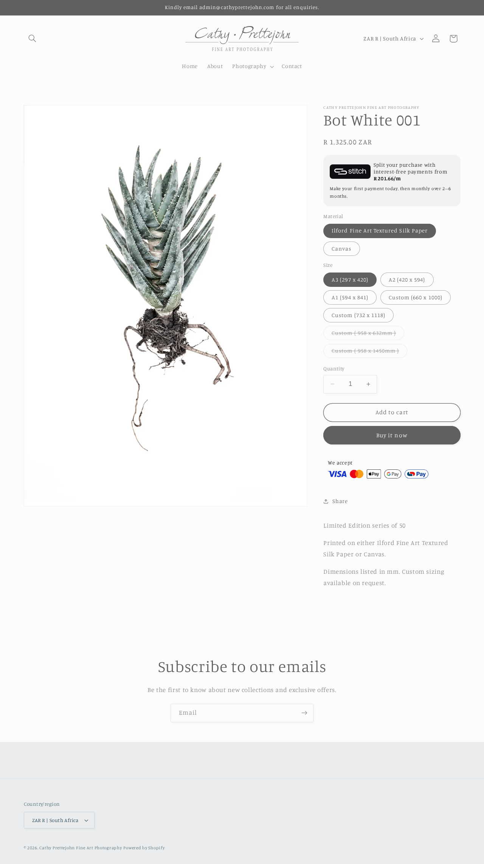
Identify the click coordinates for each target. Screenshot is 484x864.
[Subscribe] (304, 713)
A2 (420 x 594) (407, 279)
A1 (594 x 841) (350, 297)
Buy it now (392, 435)
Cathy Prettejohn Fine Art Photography (80, 847)
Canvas (341, 248)
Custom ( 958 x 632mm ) (368, 334)
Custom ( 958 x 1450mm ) (369, 352)
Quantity (333, 368)
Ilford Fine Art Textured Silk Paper (380, 230)
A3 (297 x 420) (350, 279)
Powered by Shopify (143, 847)
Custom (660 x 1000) (415, 297)
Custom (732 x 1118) (358, 315)
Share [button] (339, 501)
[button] (32, 38)
